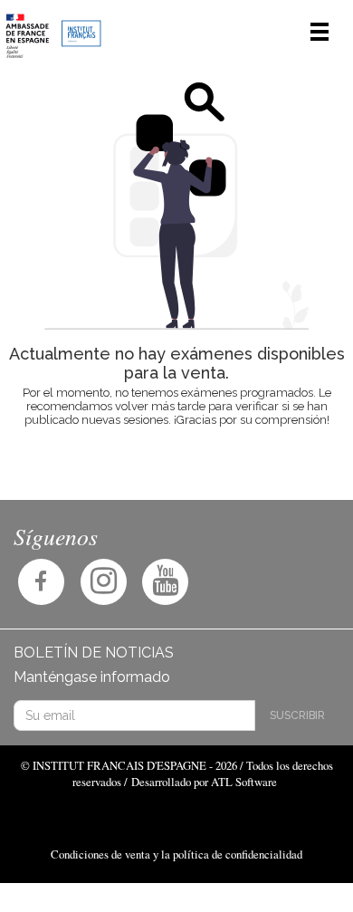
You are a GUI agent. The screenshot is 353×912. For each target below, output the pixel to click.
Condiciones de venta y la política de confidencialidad (176, 854)
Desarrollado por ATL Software (204, 781)
